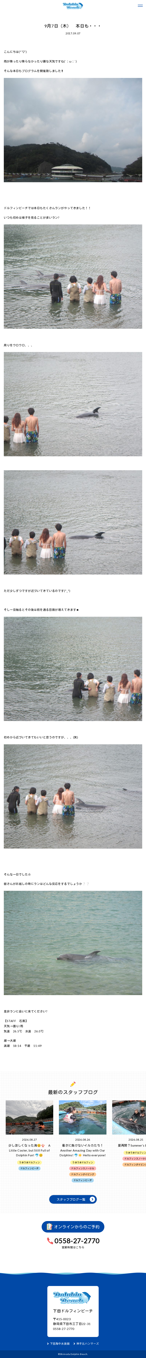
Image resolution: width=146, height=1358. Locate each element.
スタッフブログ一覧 (71, 1199)
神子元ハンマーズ (87, 1343)
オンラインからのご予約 (76, 1226)
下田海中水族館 (60, 1343)
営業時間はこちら (73, 1247)
